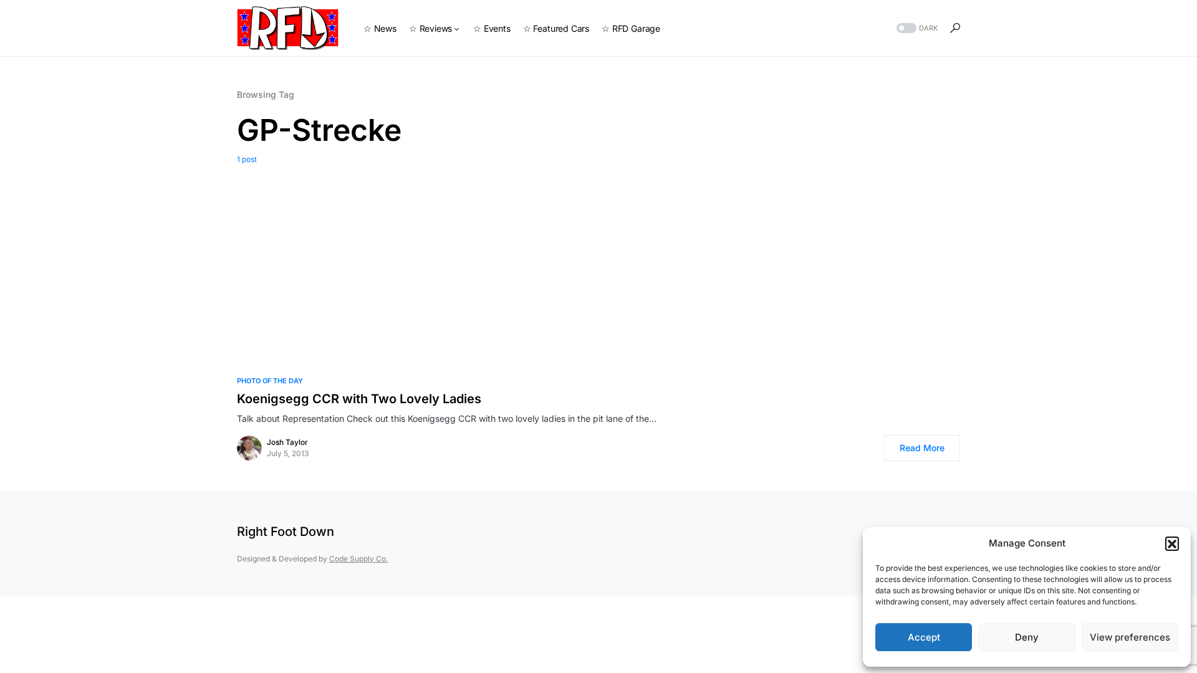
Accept (924, 637)
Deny (1027, 637)
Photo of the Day (270, 380)
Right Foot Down (285, 531)
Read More (922, 447)
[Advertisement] (598, 258)
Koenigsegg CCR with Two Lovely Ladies (359, 398)
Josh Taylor (287, 442)
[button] (1172, 543)
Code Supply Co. (358, 558)
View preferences (1130, 637)
